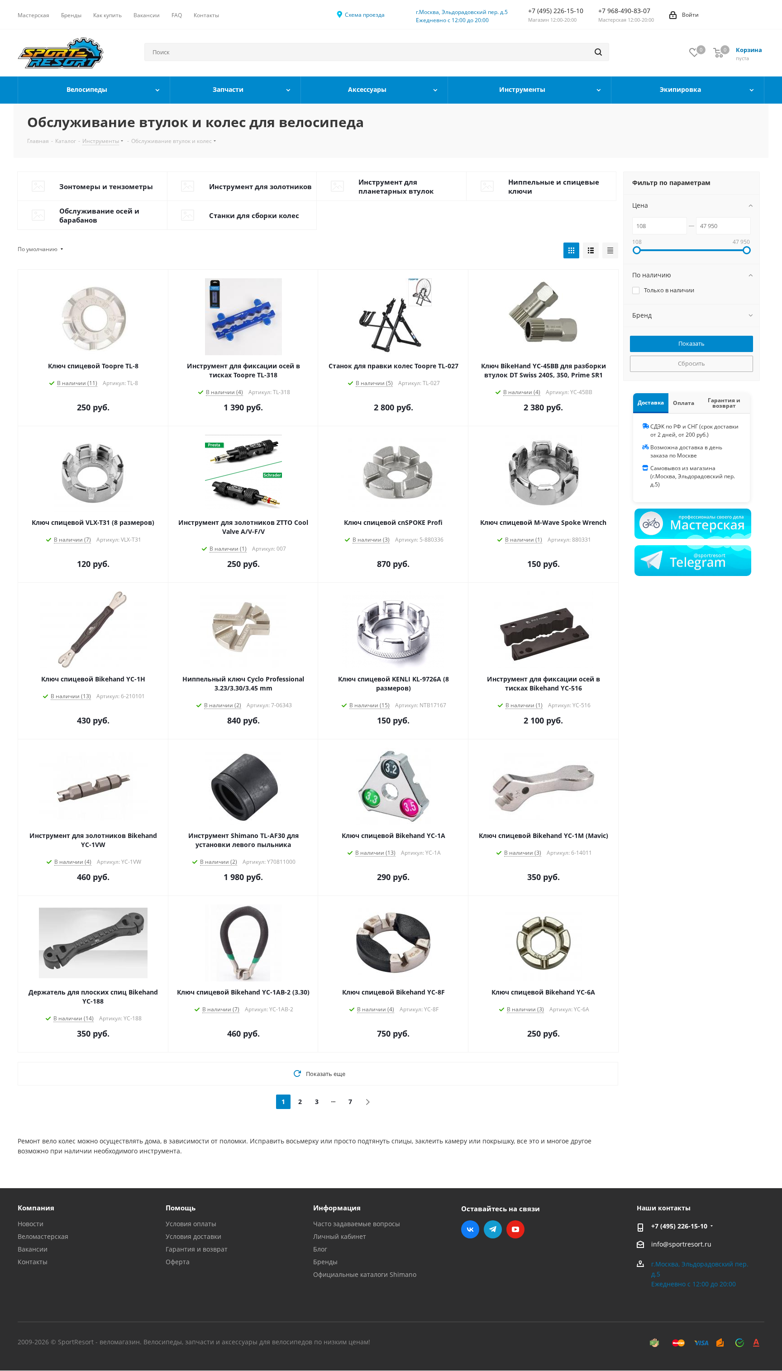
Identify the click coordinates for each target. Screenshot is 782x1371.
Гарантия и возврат (724, 402)
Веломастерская (43, 1236)
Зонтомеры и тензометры (106, 186)
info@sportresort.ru (681, 1244)
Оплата (683, 403)
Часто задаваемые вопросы (356, 1223)
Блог (320, 1249)
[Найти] (598, 52)
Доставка (651, 402)
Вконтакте (470, 1229)
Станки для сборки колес (254, 215)
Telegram (493, 1229)
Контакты (33, 1261)
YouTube (515, 1229)
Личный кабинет (339, 1236)
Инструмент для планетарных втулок (396, 186)
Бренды (325, 1261)
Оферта (178, 1261)
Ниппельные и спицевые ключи (553, 186)
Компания (36, 1207)
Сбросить (691, 363)
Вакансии (33, 1249)
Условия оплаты (191, 1223)
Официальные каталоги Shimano (364, 1274)
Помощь (181, 1207)
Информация (337, 1207)
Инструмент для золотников (260, 186)
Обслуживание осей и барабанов (99, 215)
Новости (30, 1223)
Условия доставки (193, 1236)
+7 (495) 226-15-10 (679, 1226)
